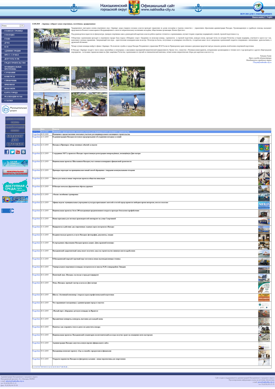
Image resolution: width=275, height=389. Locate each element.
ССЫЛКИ (8, 101)
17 (60, 367)
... (68, 367)
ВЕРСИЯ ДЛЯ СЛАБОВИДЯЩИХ (256, 14)
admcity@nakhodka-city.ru (15, 381)
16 (58, 367)
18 (62, 367)
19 (64, 367)
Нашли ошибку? (258, 17)
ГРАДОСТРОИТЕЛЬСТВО (15, 63)
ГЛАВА (7, 39)
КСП (6, 47)
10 (45, 367)
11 (47, 367)
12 (49, 367)
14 (53, 367)
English (269, 17)
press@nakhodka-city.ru (266, 382)
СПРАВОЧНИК (10, 81)
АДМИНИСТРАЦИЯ (12, 51)
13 (51, 367)
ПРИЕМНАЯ (9, 85)
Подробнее (36, 132)
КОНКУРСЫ (9, 77)
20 (66, 367)
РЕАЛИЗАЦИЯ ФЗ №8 (13, 97)
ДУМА (7, 43)
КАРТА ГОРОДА (11, 93)
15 (55, 367)
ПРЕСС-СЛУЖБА (11, 55)
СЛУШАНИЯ (9, 73)
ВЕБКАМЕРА (9, 89)
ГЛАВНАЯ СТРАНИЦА (13, 31)
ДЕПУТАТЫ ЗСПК (11, 59)
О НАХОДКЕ (9, 35)
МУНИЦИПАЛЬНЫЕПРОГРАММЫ (13, 68)
